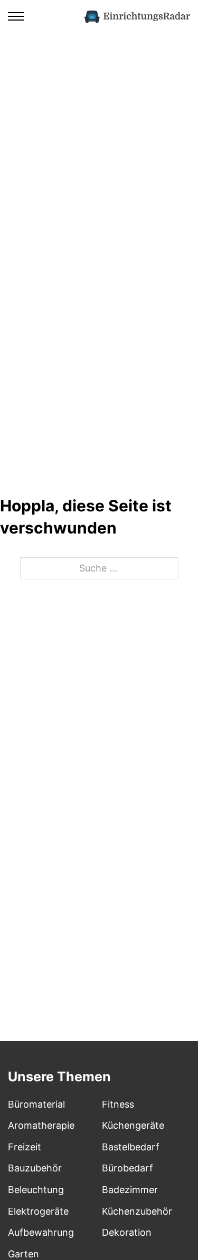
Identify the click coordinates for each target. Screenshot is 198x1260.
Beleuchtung (36, 1189)
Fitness (118, 1104)
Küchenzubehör (137, 1211)
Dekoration (127, 1232)
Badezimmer (130, 1189)
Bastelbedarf (130, 1146)
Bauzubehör (35, 1168)
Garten (23, 1253)
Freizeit (24, 1146)
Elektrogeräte (38, 1211)
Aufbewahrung (41, 1232)
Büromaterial (36, 1104)
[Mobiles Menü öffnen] (16, 16)
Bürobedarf (127, 1168)
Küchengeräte (133, 1125)
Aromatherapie (41, 1125)
